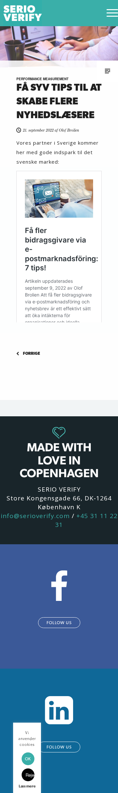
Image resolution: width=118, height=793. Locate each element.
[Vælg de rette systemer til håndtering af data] (37, 353)
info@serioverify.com (35, 516)
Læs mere (27, 786)
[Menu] (109, 13)
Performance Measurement (42, 79)
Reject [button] (30, 775)
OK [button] (28, 758)
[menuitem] (109, 13)
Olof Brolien (69, 130)
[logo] (47, 13)
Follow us (59, 622)
